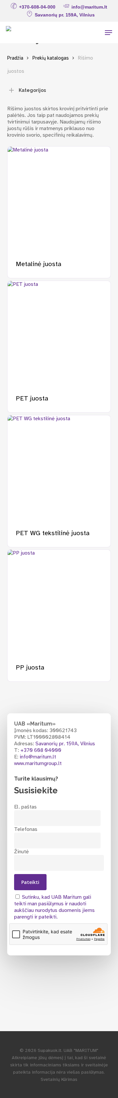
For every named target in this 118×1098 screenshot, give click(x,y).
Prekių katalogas (50, 58)
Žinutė (21, 851)
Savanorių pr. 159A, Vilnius (65, 743)
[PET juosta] (59, 333)
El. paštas (25, 807)
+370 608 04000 (40, 750)
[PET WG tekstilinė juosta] (59, 467)
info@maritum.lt (38, 757)
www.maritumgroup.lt (38, 763)
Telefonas (25, 829)
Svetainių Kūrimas (59, 1079)
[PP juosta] (59, 601)
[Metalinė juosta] (59, 198)
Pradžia (15, 58)
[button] (108, 32)
